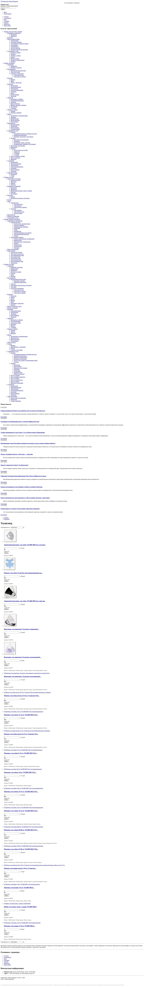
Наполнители (11, 123)
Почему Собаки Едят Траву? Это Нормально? (14, 465)
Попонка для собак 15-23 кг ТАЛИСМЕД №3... (21, 715)
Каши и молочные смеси (14, 306)
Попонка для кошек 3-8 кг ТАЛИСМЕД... (19, 887)
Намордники (14, 269)
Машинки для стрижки (20, 368)
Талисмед (7, 519)
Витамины (14, 34)
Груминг (13, 54)
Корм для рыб (11, 251)
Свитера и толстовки (17, 350)
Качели (13, 196)
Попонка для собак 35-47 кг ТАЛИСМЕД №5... (21, 791)
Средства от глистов (20, 76)
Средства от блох (19, 75)
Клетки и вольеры (12, 308)
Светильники (18, 246)
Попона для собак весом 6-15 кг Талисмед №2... (21, 734)
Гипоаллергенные (16, 87)
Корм (8, 201)
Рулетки (13, 273)
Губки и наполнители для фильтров (24, 239)
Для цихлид (14, 263)
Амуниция (10, 64)
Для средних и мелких (20, 207)
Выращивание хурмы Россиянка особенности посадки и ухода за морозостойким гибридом (28, 443)
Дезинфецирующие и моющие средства (25, 354)
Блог (5, 19)
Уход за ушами (15, 381)
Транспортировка (12, 172)
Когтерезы (17, 365)
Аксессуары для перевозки (18, 398)
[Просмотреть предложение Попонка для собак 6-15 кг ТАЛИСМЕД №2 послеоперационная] (23, 750)
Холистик (13, 96)
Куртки (13, 348)
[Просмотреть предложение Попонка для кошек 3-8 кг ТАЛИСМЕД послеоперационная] (22, 884)
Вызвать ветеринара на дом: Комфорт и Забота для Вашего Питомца (21, 487)
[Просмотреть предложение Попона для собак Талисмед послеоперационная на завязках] (9, 569)
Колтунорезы (18, 366)
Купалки (13, 184)
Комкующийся (15, 127)
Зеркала (13, 183)
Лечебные (13, 91)
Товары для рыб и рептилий (12, 219)
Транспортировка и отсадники (22, 233)
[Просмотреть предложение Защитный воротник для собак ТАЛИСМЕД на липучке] (10, 597)
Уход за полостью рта (17, 380)
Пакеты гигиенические (20, 357)
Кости (12, 299)
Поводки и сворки (16, 272)
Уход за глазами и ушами (18, 156)
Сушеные (13, 108)
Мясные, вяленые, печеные (18, 105)
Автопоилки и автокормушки (19, 115)
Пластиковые (14, 121)
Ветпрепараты (11, 69)
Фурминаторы (18, 372)
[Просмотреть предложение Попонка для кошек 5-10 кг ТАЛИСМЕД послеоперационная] (22, 922)
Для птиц (13, 208)
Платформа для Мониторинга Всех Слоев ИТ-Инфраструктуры (20, 421)
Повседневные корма (13, 39)
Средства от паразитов (17, 73)
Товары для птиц (9, 177)
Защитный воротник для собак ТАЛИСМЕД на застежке (24, 545)
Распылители (18, 245)
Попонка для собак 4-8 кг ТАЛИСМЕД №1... (20, 772)
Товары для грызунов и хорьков (13, 31)
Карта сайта (7, 25)
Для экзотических (19, 211)
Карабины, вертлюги (17, 267)
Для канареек (18, 210)
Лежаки (13, 332)
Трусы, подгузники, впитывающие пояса (25, 360)
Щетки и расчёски (19, 374)
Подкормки (14, 193)
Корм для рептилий (12, 249)
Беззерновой (14, 162)
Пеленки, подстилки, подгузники (23, 136)
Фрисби (13, 305)
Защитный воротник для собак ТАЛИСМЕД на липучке (24, 601)
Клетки (13, 57)
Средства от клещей (19, 293)
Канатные (13, 296)
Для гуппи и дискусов (17, 254)
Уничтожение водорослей (21, 234)
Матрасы (13, 333)
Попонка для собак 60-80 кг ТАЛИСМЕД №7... (21, 830)
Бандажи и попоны (19, 281)
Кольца (13, 297)
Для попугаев (14, 202)
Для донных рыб (15, 257)
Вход (5, 12)
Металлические (15, 120)
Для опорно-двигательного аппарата (21, 285)
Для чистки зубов (16, 323)
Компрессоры (18, 240)
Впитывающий (15, 124)
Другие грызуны (15, 48)
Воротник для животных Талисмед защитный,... (21, 629)
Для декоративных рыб (17, 255)
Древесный (14, 126)
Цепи (12, 275)
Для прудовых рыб (16, 260)
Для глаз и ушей (15, 72)
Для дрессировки (15, 321)
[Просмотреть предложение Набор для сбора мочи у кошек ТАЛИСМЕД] (17, 903)
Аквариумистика (15, 222)
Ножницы (17, 141)
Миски (9, 114)
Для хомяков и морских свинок (19, 43)
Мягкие (13, 300)
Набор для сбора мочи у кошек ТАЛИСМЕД (20, 907)
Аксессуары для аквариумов (22, 223)
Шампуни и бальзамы (17, 383)
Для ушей (13, 287)
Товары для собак (9, 264)
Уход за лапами (15, 378)
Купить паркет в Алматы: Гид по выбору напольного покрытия (20, 508)
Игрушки (10, 37)
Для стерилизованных (17, 90)
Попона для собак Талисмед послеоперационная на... (23, 573)
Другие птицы (18, 213)
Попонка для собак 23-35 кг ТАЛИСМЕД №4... (21, 811)
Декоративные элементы (21, 226)
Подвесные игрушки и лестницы (20, 198)
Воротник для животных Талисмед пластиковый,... (22, 657)
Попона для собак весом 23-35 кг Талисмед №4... (21, 696)
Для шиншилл (15, 46)
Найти (2, 9)
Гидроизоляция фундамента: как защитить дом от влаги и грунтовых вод (23, 410)
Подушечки (14, 106)
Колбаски (13, 102)
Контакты (7, 24)
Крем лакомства (15, 103)
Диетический (14, 165)
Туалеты (13, 148)
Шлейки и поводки (16, 67)
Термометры (17, 231)
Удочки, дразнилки (16, 82)
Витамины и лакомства (14, 33)
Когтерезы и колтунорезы (21, 139)
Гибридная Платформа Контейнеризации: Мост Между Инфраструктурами (23, 476)
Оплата (6, 22)
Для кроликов (14, 40)
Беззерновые (14, 85)
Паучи (12, 93)
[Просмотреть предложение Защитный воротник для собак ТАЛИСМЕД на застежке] (10, 541)
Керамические (15, 118)
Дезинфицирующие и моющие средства (25, 133)
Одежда (9, 344)
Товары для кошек (9, 63)
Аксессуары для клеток (14, 178)
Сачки (16, 230)
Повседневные (15, 94)
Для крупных (18, 205)
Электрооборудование (17, 237)
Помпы (16, 243)
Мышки (13, 79)
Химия (16, 236)
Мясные (13, 326)
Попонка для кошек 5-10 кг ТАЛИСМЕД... (19, 926)
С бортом (16, 153)
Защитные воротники (20, 282)
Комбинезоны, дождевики (18, 347)
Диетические (14, 88)
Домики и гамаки (16, 55)
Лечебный (13, 168)
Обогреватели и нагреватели (22, 242)
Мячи (12, 81)
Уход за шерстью (15, 157)
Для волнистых (18, 204)
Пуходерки (17, 371)
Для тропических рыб (17, 261)
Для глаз (13, 284)
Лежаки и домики (12, 109)
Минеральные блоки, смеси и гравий (21, 190)
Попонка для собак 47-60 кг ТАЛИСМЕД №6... (21, 849)
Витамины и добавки (17, 99)
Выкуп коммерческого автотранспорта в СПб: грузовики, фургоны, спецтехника (25, 498)
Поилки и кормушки (13, 216)
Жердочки (13, 181)
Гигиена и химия (15, 52)
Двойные (13, 117)
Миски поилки (15, 58)
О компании (7, 18)
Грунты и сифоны (19, 225)
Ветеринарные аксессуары (18, 70)
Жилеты (13, 345)
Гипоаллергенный (16, 163)
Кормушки (17, 228)
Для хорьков (14, 45)
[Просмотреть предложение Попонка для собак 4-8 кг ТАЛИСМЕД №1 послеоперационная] (23, 769)
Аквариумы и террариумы (14, 220)
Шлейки (13, 61)
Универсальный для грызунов (19, 49)
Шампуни (13, 159)
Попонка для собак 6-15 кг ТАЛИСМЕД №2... (20, 753)
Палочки (13, 192)
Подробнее (4, 417)
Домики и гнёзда (15, 180)
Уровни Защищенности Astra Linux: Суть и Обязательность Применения (23, 432)
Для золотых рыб (15, 258)
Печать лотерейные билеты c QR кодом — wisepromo (17, 454)
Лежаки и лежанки (16, 112)
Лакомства (14, 36)
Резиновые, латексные (17, 303)
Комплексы (14, 147)
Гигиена (13, 132)
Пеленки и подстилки (20, 359)
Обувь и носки (11, 342)
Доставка (6, 21)
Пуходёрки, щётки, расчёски (22, 142)
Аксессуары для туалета (21, 150)
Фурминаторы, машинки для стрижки (25, 144)
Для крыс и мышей (16, 42)
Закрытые (17, 151)
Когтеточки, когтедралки (18, 145)
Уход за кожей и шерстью (18, 377)
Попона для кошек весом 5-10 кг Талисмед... (20, 868)
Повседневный (15, 169)
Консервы (10, 84)
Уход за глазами (15, 375)
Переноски (14, 174)
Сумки (12, 175)
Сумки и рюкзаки (16, 401)
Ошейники (14, 66)
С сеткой (16, 154)
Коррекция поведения (20, 135)
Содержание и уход (12, 51)
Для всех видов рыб (16, 252)
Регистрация (7, 13)
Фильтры (16, 248)
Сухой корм (10, 160)
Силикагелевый (15, 129)
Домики (13, 111)
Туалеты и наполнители (17, 60)
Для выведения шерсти (17, 100)
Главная (6, 16)
